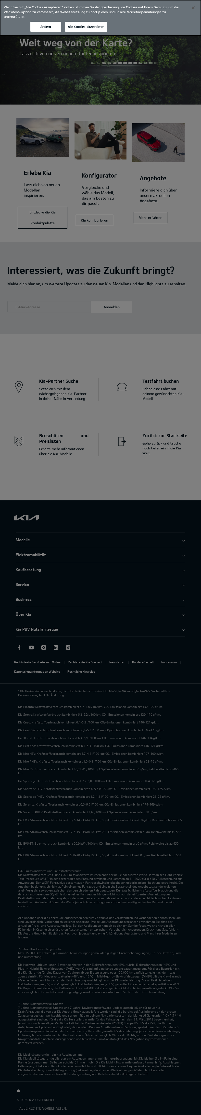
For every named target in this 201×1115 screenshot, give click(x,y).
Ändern (45, 27)
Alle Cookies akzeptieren (86, 27)
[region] (100, 18)
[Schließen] (193, 7)
